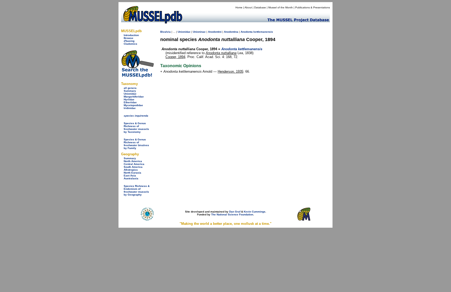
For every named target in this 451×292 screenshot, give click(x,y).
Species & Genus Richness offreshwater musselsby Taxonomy (136, 127)
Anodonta (247, 31)
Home (238, 7)
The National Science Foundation (232, 214)
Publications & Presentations (312, 7)
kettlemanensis (263, 31)
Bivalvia (165, 31)
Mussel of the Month (280, 7)
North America (133, 161)
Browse (128, 38)
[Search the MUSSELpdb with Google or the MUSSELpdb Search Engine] (137, 76)
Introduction (131, 35)
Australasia (131, 178)
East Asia (130, 175)
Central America (134, 164)
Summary (130, 90)
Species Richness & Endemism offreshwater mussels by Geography (137, 190)
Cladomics (130, 43)
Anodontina (231, 31)
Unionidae (130, 93)
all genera (130, 88)
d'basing (129, 40)
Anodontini (215, 31)
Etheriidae (130, 102)
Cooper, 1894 (175, 57)
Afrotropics (131, 169)
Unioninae (199, 31)
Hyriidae (129, 99)
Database (260, 7)
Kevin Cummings (254, 211)
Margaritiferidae (134, 96)
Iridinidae (130, 108)
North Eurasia (132, 172)
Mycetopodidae (133, 105)
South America (133, 166)
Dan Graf (234, 211)
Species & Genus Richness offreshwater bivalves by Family (136, 144)
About (248, 7)
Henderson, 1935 (230, 71)
